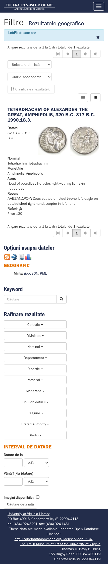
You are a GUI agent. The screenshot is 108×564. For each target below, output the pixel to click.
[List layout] (83, 97)
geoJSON (31, 273)
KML (43, 273)
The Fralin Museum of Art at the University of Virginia (60, 544)
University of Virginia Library (28, 513)
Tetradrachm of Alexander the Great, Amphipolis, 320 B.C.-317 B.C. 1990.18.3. (51, 115)
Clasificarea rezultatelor (32, 89)
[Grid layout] (95, 97)
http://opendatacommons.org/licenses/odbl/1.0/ (54, 539)
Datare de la (13, 454)
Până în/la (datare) (18, 473)
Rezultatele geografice (56, 23)
